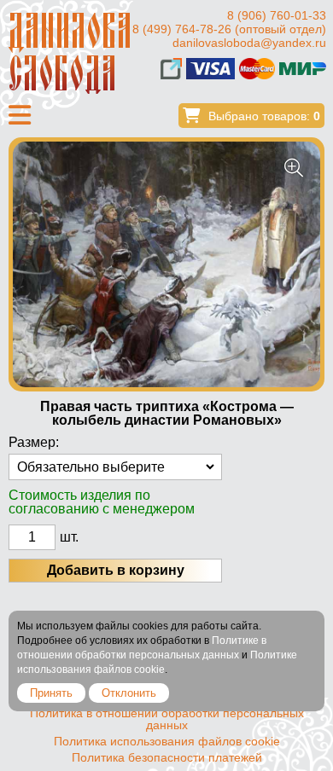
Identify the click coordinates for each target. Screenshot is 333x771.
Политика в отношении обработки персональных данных (167, 719)
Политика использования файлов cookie (167, 741)
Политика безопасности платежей (167, 757)
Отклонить (129, 693)
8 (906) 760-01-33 (276, 15)
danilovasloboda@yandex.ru (249, 42)
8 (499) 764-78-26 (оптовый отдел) (229, 29)
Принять (51, 693)
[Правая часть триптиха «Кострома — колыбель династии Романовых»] (166, 264)
